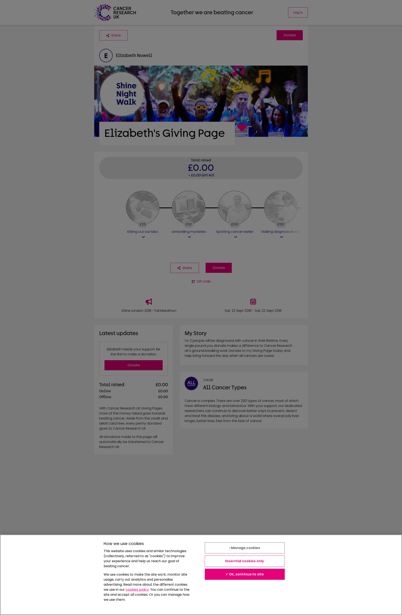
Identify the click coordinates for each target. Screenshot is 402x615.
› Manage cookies (244, 547)
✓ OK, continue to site (244, 574)
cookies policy (137, 589)
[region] (201, 575)
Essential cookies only (244, 561)
